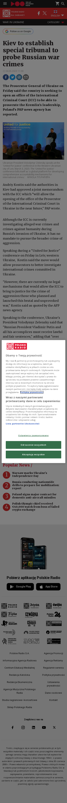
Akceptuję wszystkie (33, 454)
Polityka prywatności (32, 392)
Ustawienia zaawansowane (33, 435)
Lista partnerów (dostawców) (22, 423)
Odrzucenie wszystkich (33, 444)
